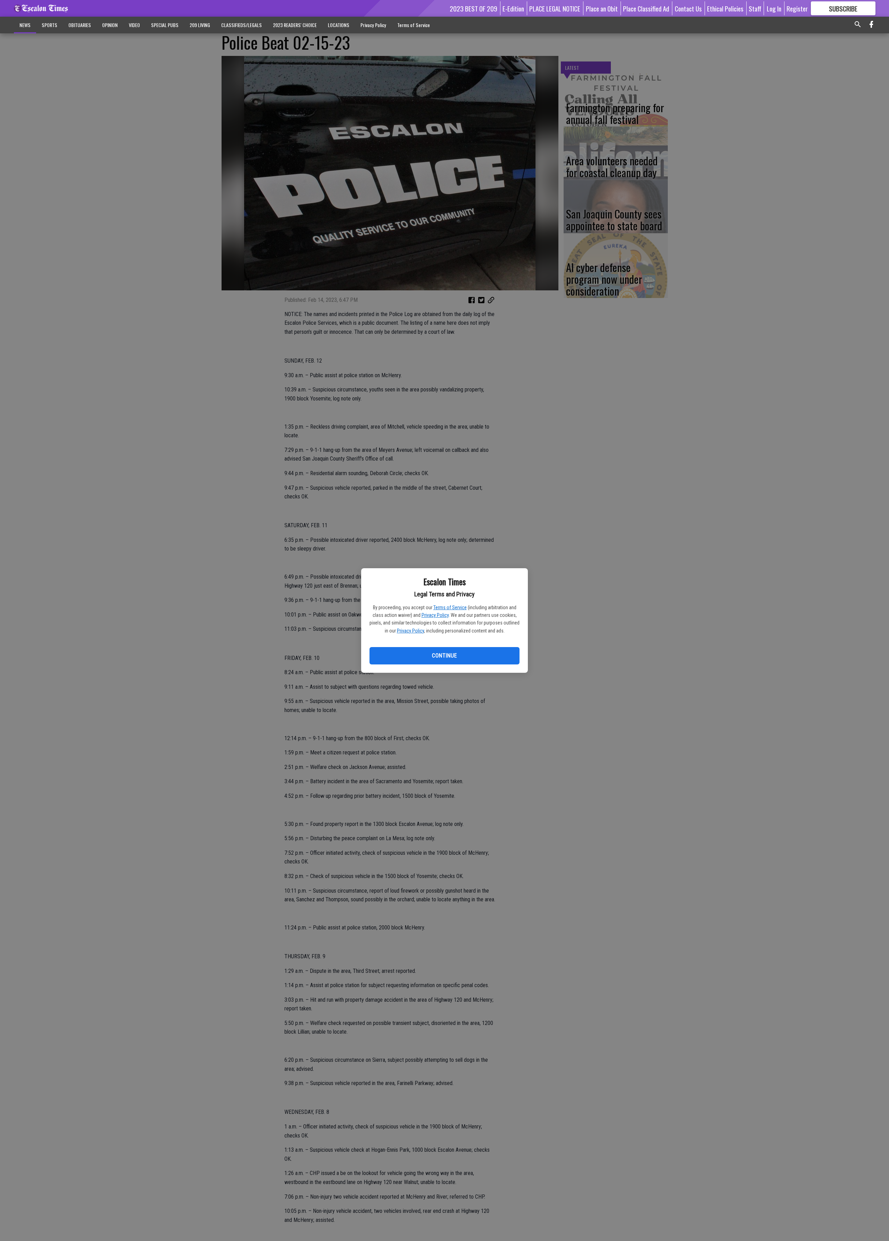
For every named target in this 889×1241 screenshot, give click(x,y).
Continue (444, 655)
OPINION (110, 24)
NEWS (25, 24)
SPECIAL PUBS (164, 24)
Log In (774, 8)
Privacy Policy (435, 615)
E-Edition (513, 8)
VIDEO (134, 24)
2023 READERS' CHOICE (295, 24)
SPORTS (49, 24)
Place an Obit (602, 8)
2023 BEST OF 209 (473, 8)
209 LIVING (200, 24)
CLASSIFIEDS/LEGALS (241, 24)
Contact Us (688, 8)
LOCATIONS (338, 24)
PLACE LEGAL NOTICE (554, 8)
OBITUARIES (79, 24)
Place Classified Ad (646, 8)
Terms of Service (450, 607)
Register (797, 8)
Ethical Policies (725, 8)
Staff (755, 8)
